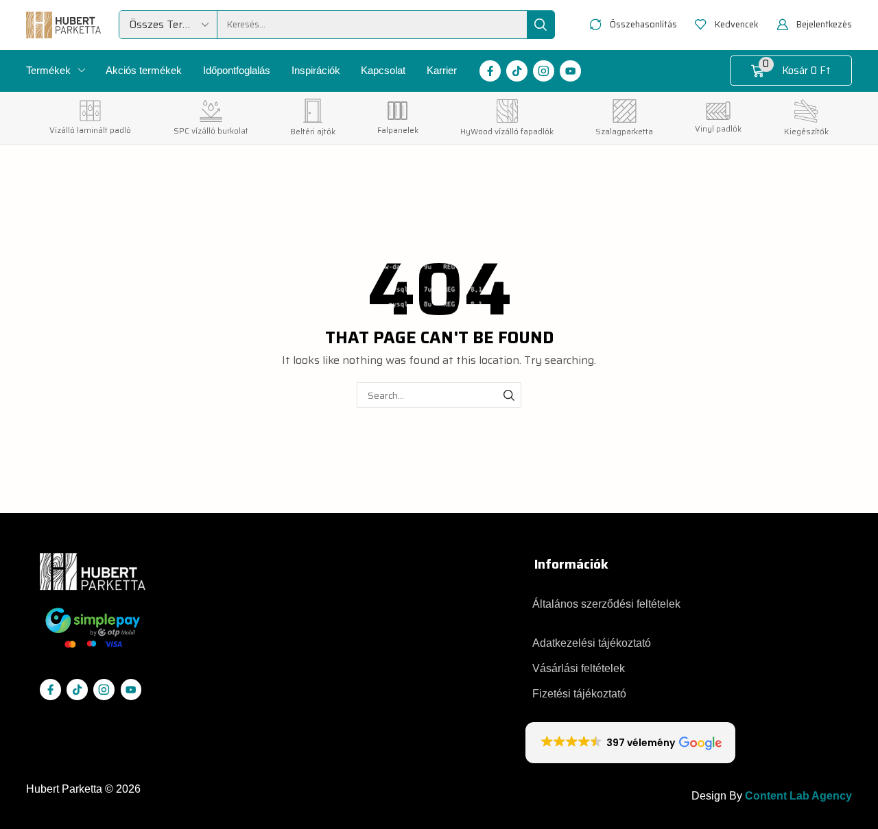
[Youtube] (570, 71)
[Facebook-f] (490, 71)
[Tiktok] (516, 71)
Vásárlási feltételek (578, 668)
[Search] (540, 24)
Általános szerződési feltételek (606, 604)
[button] (633, 25)
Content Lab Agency (798, 796)
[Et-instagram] (543, 71)
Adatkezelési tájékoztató (591, 643)
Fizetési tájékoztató (579, 694)
